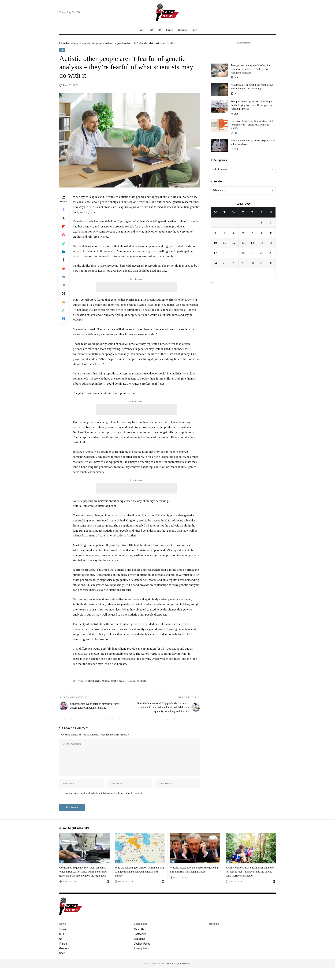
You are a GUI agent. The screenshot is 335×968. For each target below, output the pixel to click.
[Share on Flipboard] (63, 226)
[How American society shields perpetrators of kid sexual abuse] (219, 145)
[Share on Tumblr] (63, 260)
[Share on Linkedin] (63, 251)
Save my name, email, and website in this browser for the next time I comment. (103, 793)
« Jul (213, 282)
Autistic (105, 681)
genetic (114, 681)
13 (243, 242)
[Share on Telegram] (63, 285)
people (122, 681)
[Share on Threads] (63, 293)
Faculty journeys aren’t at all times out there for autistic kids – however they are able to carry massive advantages (250, 871)
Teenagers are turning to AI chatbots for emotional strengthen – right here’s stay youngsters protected (250, 69)
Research (131, 681)
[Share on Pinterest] (63, 235)
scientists (141, 681)
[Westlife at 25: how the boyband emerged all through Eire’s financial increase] (195, 848)
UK (62, 50)
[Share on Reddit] (63, 268)
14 (252, 242)
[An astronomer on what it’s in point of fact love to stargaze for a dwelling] (219, 89)
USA (236, 77)
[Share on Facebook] (63, 209)
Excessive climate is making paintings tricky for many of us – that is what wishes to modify (252, 125)
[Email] (63, 302)
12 (233, 242)
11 (224, 242)
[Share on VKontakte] (63, 277)
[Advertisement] (136, 287)
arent (97, 681)
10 (215, 242)
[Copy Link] (63, 310)
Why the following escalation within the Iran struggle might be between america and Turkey (139, 871)
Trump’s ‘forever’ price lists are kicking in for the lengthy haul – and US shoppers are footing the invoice (252, 105)
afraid (91, 681)
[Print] (63, 318)
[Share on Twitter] (63, 218)
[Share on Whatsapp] (63, 243)
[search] (270, 12)
